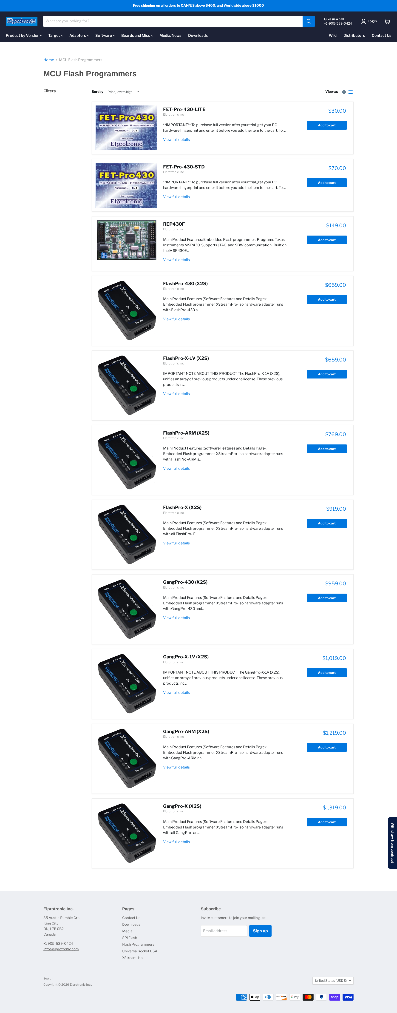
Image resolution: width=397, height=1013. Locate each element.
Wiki (333, 35)
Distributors (354, 35)
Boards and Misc (136, 35)
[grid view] (344, 92)
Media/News (170, 35)
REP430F (174, 224)
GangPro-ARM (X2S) (186, 731)
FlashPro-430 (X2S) (185, 283)
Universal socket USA (139, 951)
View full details (176, 139)
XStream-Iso (132, 958)
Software (104, 35)
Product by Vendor (23, 35)
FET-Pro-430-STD (184, 167)
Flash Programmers (138, 944)
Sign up (260, 930)
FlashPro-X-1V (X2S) (186, 358)
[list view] (350, 92)
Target (54, 35)
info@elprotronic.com (61, 949)
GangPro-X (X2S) (182, 806)
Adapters (78, 35)
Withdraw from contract (392, 843)
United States (331, 980)
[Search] (309, 21)
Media (127, 931)
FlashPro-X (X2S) (182, 507)
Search (48, 978)
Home (48, 60)
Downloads (198, 35)
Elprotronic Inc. (173, 114)
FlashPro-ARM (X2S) (186, 433)
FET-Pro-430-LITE (184, 109)
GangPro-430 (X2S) (185, 582)
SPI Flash (129, 938)
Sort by (97, 92)
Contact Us (381, 35)
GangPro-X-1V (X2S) (186, 657)
